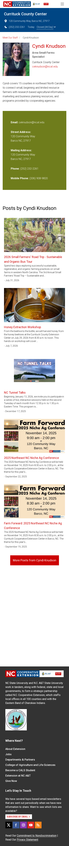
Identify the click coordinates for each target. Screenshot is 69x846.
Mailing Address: (21, 150)
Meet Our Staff (10, 37)
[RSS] (38, 825)
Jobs (8, 754)
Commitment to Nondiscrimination (36, 835)
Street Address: (21, 132)
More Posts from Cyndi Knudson (34, 560)
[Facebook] (16, 825)
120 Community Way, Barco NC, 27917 (29, 21)
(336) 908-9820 (38, 178)
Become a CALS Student (20, 770)
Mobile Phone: (20, 178)
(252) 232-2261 (17, 27)
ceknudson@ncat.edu (45, 66)
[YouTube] (30, 825)
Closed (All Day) (45, 27)
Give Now (11, 781)
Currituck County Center (25, 14)
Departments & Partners (20, 759)
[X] (8, 825)
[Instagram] (23, 825)
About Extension (15, 749)
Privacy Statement (27, 839)
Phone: (15, 168)
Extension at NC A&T (18, 775)
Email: (15, 122)
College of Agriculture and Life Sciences (30, 765)
